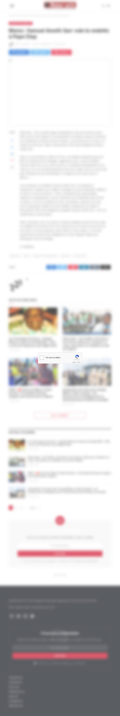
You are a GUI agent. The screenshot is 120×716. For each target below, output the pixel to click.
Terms (78, 362)
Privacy (74, 362)
